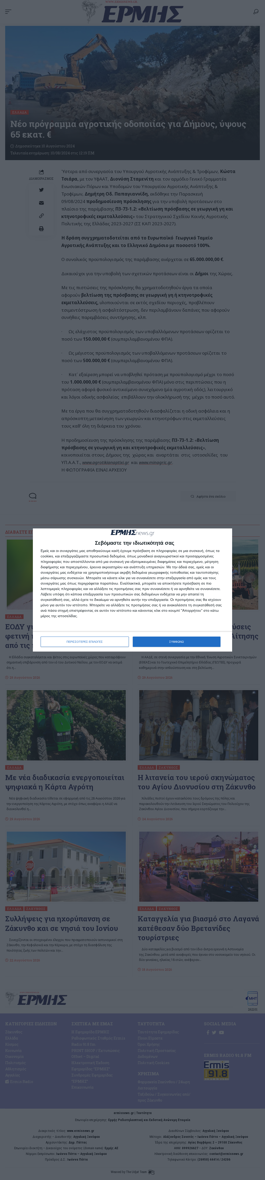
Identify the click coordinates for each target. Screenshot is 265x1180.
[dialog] (132, 590)
